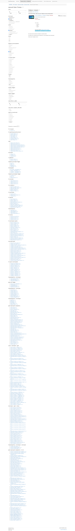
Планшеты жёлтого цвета (15, 250)
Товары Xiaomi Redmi (15, 280)
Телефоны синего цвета (15, 245)
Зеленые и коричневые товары (16, 205)
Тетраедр (11, 91)
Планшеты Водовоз (14, 297)
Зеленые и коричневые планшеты (17, 235)
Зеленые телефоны (14, 223)
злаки (10, 61)
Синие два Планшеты (15, 495)
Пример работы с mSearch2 (26, 1)
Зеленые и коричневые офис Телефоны (18, 452)
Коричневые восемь (14, 330)
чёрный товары (14, 134)
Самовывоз (11, 53)
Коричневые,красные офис (16, 326)
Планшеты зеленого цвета (15, 258)
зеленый (11, 27)
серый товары (13, 139)
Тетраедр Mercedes (14, 285)
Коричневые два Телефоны (16, 478)
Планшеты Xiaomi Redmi (15, 448)
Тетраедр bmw (13, 284)
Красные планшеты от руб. (16, 382)
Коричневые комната (15, 335)
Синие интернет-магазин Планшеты (17, 473)
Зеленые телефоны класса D (16, 441)
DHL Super (13, 301)
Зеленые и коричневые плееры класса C (18, 415)
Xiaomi (10, 81)
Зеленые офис (14, 331)
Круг (10, 89)
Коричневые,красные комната (16, 314)
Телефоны (11, 20)
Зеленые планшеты (14, 226)
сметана (11, 71)
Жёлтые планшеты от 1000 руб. (16, 376)
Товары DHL (13, 210)
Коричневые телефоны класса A (16, 421)
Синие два (13, 328)
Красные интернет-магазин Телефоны (17, 489)
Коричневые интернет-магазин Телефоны (18, 491)
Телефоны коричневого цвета (16, 246)
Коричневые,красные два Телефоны (17, 479)
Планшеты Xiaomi (14, 292)
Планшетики (12, 17)
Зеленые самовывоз (14, 323)
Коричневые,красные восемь (16, 339)
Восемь (11, 45)
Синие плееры (13, 232)
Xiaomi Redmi (13, 303)
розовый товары (14, 133)
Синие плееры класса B (15, 413)
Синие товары (13, 198)
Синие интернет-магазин (15, 338)
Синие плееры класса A (15, 409)
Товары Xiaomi (13, 212)
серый (10, 119)
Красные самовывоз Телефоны (16, 513)
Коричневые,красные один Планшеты (17, 461)
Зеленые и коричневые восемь (16, 319)
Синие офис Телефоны (15, 508)
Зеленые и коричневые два (16, 332)
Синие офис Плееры (15, 464)
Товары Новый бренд (15, 213)
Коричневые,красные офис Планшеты (17, 504)
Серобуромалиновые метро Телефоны (18, 467)
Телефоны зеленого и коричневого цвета (18, 244)
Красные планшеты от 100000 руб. (17, 396)
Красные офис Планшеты (15, 488)
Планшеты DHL (14, 290)
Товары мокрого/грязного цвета (16, 150)
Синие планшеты (14, 228)
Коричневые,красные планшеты (16, 234)
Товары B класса (14, 180)
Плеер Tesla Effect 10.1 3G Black (40, 15)
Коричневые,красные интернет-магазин (18, 325)
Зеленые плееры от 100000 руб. (16, 364)
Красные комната (14, 318)
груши (10, 60)
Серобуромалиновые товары (16, 206)
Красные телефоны (14, 225)
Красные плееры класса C (15, 439)
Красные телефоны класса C (16, 440)
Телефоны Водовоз (14, 293)
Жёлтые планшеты (14, 229)
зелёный (11, 115)
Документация (54, 1)
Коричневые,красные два (15, 317)
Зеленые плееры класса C (15, 417)
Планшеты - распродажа (15, 172)
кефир (10, 64)
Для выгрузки (12, 23)
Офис (10, 51)
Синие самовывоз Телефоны (16, 518)
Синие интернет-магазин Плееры (17, 496)
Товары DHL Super (14, 279)
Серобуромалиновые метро (16, 334)
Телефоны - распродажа (15, 171)
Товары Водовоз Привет (15, 278)
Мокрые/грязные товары (15, 207)
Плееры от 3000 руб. (15, 270)
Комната (11, 49)
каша (10, 63)
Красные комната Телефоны (16, 463)
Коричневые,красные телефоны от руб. (18, 389)
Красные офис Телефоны (15, 511)
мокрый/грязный (12, 31)
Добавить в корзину (62, 15)
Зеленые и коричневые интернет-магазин (18, 333)
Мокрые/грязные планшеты (16, 239)
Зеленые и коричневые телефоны (17, 233)
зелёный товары (14, 137)
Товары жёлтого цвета (15, 149)
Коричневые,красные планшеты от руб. (18, 355)
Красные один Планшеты (15, 466)
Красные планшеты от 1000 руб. (16, 373)
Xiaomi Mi (13, 300)
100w (10, 110)
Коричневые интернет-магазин (16, 320)
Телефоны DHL (14, 291)
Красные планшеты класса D (16, 412)
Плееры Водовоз (14, 294)
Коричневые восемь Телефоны (16, 458)
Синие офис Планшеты (15, 462)
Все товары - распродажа (15, 169)
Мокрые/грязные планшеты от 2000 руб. (18, 402)
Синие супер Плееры (15, 480)
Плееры (10, 19)
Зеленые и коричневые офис (16, 324)
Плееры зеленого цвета (15, 252)
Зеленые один (13, 344)
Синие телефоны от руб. (15, 403)
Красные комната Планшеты (16, 492)
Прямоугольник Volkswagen (16, 283)
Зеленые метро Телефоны (16, 460)
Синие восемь (13, 308)
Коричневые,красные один (15, 312)
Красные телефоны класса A (16, 420)
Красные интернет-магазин (16, 322)
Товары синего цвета (15, 142)
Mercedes (11, 95)
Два (10, 46)
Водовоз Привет (14, 304)
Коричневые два (14, 311)
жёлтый (11, 26)
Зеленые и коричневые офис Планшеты (18, 469)
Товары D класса (14, 181)
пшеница (11, 68)
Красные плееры (14, 236)
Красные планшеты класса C (16, 437)
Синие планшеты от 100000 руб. (16, 397)
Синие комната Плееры (15, 510)
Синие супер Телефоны (15, 497)
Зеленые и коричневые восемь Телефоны (18, 471)
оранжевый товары (14, 138)
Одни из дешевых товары (15, 187)
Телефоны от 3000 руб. (15, 274)
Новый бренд (12, 85)
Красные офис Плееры (15, 514)
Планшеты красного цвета (15, 251)
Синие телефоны (14, 230)
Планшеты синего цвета (15, 242)
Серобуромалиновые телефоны (16, 231)
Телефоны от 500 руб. (15, 269)
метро (10, 54)
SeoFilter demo (11, 1)
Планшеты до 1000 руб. (15, 263)
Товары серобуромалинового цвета (17, 146)
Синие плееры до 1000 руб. (16, 350)
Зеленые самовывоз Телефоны (16, 455)
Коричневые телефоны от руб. (16, 393)
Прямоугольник (12, 90)
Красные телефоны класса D (16, 435)
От (9, 11)
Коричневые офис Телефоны (16, 487)
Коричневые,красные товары (16, 202)
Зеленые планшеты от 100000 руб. (17, 392)
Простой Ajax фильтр (47, 1)
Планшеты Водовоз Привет (16, 447)
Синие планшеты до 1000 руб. (16, 349)
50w (10, 109)
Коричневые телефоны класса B (16, 432)
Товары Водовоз (14, 211)
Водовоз (11, 83)
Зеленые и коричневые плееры (16, 237)
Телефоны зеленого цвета (15, 254)
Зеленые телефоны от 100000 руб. (17, 352)
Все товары (15, 4)
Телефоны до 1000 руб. (15, 264)
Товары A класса (14, 182)
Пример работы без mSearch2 (37, 1)
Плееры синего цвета (15, 243)
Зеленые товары (14, 199)
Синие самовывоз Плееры (15, 512)
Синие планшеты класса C (15, 438)
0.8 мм (12, 130)
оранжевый (11, 116)
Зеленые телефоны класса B (16, 414)
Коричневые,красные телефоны (16, 238)
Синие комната (14, 341)
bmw (10, 99)
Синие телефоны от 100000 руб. (17, 400)
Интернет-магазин (12, 47)
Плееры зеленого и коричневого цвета (17, 255)
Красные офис (26, 4)
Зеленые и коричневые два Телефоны (17, 499)
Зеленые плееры (14, 224)
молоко (10, 65)
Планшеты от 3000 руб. (15, 271)
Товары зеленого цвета (15, 147)
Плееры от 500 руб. (14, 267)
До (18, 11)
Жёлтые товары (14, 200)
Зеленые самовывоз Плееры (16, 474)
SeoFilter (17, 1)
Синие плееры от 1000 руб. (16, 347)
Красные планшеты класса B (16, 411)
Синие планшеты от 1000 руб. (16, 348)
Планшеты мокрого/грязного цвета (17, 260)
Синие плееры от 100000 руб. (16, 401)
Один (10, 50)
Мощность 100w (14, 160)
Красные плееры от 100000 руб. (16, 394)
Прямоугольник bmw (14, 286)
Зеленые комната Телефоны (16, 509)
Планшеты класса (14, 217)
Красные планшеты (14, 222)
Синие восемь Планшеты (15, 481)
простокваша (12, 67)
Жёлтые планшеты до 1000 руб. (16, 385)
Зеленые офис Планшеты (15, 507)
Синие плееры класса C (15, 434)
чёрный (11, 121)
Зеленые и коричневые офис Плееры (17, 486)
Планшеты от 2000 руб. (15, 273)
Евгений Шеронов (64, 529)
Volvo (10, 97)
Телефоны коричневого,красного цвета (18, 247)
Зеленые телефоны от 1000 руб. (17, 367)
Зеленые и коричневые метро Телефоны (18, 451)
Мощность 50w (14, 159)
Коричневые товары (14, 204)
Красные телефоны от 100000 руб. (17, 395)
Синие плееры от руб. (15, 351)
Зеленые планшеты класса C (16, 433)
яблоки (10, 72)
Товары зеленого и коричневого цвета (17, 145)
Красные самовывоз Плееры (16, 517)
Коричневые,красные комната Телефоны (18, 456)
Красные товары (20, 4)
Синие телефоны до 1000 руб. (16, 354)
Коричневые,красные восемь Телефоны (18, 503)
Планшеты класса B (14, 216)
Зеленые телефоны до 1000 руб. (17, 361)
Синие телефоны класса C (16, 436)
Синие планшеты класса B (15, 407)
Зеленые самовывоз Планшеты (16, 500)
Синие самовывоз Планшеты (16, 515)
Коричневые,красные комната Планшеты (18, 468)
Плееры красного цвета (15, 259)
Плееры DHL (13, 289)
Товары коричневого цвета (15, 148)
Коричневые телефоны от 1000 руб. (17, 386)
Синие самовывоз (14, 342)
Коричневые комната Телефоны (16, 490)
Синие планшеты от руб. (15, 353)
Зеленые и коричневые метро (16, 321)
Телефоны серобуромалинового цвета (18, 253)
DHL (10, 80)
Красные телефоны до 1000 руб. (17, 398)
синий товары (13, 136)
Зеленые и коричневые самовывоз (17, 336)
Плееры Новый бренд (15, 296)
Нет (10, 77)
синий (10, 34)
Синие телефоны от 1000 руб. (16, 404)
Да (10, 75)
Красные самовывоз (14, 309)
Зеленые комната (14, 343)
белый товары (13, 135)
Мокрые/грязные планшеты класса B (17, 442)
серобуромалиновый (13, 33)
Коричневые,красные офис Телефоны (17, 498)
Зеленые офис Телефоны (15, 465)
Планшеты (13, 156)
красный (10, 30)
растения (11, 69)
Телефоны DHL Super (15, 446)
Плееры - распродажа (15, 170)
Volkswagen (11, 96)
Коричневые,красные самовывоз (16, 327)
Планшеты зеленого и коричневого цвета (18, 249)
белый (10, 113)
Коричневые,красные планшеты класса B (18, 416)
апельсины (11, 59)
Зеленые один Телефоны (15, 516)
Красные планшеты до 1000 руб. (17, 358)
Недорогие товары (14, 186)
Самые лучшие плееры (15, 194)
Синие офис (13, 310)
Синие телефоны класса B (15, 443)
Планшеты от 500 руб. (15, 266)
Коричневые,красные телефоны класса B (18, 418)
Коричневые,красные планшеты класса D (18, 419)
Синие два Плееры (14, 459)
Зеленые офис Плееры (15, 457)
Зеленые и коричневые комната (16, 337)
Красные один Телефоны (15, 519)
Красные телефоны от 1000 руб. (16, 399)
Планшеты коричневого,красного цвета (18, 257)
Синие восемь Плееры (15, 470)
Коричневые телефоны (15, 227)
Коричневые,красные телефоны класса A (18, 431)
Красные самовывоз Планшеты (16, 472)
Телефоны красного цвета (15, 256)
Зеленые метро (14, 316)
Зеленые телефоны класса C (16, 410)
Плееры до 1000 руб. (15, 265)
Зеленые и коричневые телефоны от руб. (18, 381)
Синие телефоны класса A (15, 408)
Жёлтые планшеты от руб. (15, 383)
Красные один (13, 313)
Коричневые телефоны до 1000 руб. (17, 370)
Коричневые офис (14, 329)
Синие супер (13, 307)
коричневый (11, 29)
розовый (11, 117)
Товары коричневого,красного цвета (17, 144)
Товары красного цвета (15, 143)
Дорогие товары (14, 189)
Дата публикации (35, 11)
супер (10, 55)
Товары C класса (14, 183)
